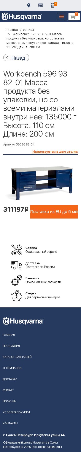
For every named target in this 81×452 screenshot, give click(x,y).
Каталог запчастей (17, 357)
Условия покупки (16, 412)
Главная (9, 335)
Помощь (9, 401)
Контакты (40, 5)
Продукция (11, 346)
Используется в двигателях (55, 151)
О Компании (12, 368)
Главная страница (20, 30)
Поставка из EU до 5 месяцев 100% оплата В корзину (54, 212)
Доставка (29, 5)
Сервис (8, 390)
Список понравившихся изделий (52, 5)
